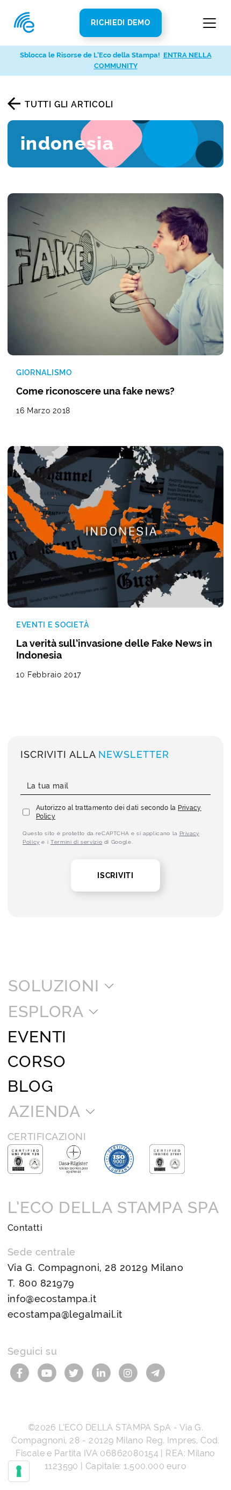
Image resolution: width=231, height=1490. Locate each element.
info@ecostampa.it (52, 1298)
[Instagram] (129, 1371)
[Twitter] (75, 1371)
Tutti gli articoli (69, 104)
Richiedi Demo (120, 22)
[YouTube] (48, 1371)
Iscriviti (115, 875)
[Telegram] (155, 1371)
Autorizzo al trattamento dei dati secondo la (118, 812)
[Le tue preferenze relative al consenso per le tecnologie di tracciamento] (19, 1471)
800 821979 (47, 1283)
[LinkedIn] (103, 1371)
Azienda (44, 1111)
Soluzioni (53, 986)
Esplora (46, 1011)
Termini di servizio (76, 841)
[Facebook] (21, 1371)
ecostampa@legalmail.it (65, 1314)
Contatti (25, 1228)
